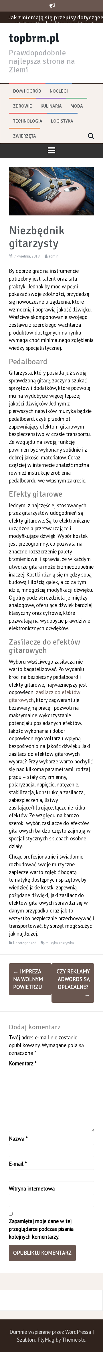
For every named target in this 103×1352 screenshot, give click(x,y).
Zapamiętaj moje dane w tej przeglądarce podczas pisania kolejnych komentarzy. (41, 1229)
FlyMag (45, 1339)
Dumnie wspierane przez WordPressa (50, 1331)
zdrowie (22, 106)
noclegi (59, 91)
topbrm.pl (34, 38)
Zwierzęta (24, 136)
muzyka (51, 942)
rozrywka (66, 942)
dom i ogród (27, 91)
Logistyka (62, 121)
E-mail (18, 1163)
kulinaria (51, 106)
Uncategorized (24, 942)
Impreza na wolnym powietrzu (28, 979)
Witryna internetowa (32, 1188)
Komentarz (23, 1063)
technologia (27, 121)
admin (53, 256)
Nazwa (18, 1138)
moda (76, 106)
